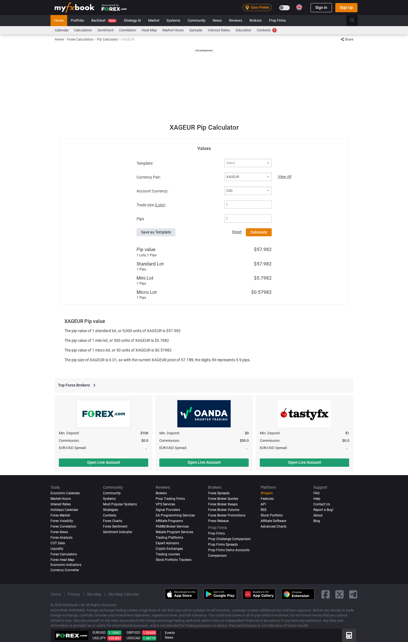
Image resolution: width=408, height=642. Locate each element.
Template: (145, 163)
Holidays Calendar (64, 509)
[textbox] (245, 163)
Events (170, 633)
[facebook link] (325, 594)
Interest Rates (219, 30)
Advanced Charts (273, 526)
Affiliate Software (273, 521)
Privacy (73, 594)
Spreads (195, 30)
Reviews (235, 20)
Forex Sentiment (115, 526)
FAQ (316, 493)
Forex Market (60, 515)
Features (267, 499)
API (263, 504)
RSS (263, 509)
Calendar (62, 30)
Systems (173, 20)
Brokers (256, 20)
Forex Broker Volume (223, 509)
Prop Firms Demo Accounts (229, 550)
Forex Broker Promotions (226, 515)
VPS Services (165, 504)
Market (153, 20)
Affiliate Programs (169, 521)
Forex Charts (112, 521)
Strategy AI (132, 20)
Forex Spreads (219, 493)
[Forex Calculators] (349, 635)
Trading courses (168, 554)
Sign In (321, 7)
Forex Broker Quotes (223, 499)
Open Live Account (103, 462)
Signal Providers (168, 509)
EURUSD (99, 632)
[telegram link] (353, 594)
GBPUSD (133, 632)
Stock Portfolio (272, 515)
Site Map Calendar (123, 594)
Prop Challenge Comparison (229, 539)
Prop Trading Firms (170, 499)
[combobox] (247, 163)
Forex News (59, 532)
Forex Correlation (63, 526)
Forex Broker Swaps (223, 504)
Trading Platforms (169, 537)
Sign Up (346, 7)
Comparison (217, 555)
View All (284, 176)
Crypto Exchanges (169, 548)
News (217, 20)
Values (204, 148)
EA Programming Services (175, 515)
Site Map (94, 594)
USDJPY (99, 638)
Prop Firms (277, 20)
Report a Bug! (323, 509)
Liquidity (57, 548)
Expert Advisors (167, 543)
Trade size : (151, 205)
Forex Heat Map (62, 559)
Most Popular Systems (120, 504)
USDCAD (133, 638)
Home (59, 20)
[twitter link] (339, 594)
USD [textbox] (229, 191)
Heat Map (149, 30)
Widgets (267, 493)
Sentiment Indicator (117, 532)
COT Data (58, 543)
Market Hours (173, 30)
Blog (316, 521)
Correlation (127, 30)
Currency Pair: (149, 177)
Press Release (218, 521)
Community (196, 20)
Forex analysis (61, 537)
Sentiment (105, 30)
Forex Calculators (64, 554)
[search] (355, 20)
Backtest (103, 20)
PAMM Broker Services (172, 526)
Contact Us (321, 504)
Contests (266, 30)
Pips (140, 219)
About (318, 515)
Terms (56, 594)
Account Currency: (152, 191)
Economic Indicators (66, 564)
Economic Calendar (65, 493)
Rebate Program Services (174, 532)
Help (316, 499)
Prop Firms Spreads (223, 544)
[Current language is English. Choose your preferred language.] (299, 7)
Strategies (110, 509)
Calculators (83, 30)
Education (243, 30)
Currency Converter (65, 570)
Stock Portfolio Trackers (174, 559)
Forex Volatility (62, 521)
